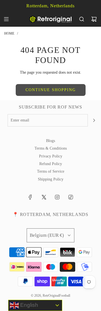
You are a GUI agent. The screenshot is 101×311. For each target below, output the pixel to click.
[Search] (81, 19)
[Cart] (94, 19)
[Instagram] (57, 197)
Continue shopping (51, 90)
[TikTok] (71, 197)
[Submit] (94, 120)
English (28, 305)
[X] (44, 197)
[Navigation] (6, 19)
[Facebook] (30, 197)
